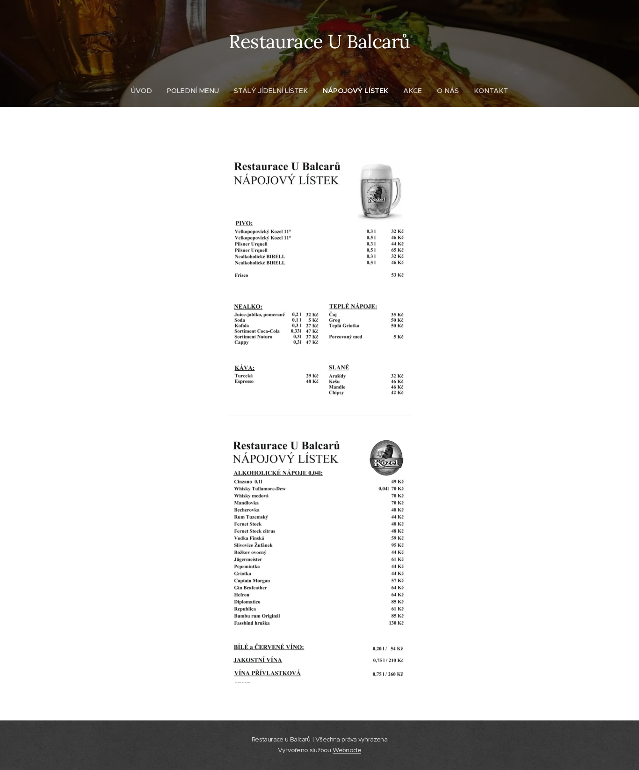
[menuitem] (145, 90)
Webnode (347, 750)
